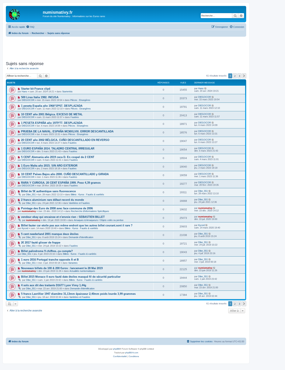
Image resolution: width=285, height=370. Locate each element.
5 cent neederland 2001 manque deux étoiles (49, 234)
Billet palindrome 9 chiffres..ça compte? (47, 251)
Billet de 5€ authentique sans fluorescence (48, 191)
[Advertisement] (126, 48)
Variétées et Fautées (79, 203)
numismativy (29, 211)
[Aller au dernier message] (205, 88)
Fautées (75, 117)
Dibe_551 (31, 194)
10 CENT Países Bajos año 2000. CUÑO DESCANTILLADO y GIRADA (65, 174)
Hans (24, 91)
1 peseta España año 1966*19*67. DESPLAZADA (51, 105)
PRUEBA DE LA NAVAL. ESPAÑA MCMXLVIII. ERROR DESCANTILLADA (67, 131)
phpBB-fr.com (131, 352)
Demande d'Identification (81, 237)
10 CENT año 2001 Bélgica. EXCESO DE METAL (52, 114)
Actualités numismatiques (82, 271)
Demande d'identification (82, 288)
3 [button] (239, 76)
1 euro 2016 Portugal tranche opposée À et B (50, 259)
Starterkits (67, 91)
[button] (244, 75)
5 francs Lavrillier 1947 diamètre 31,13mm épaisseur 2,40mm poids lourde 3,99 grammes (78, 293)
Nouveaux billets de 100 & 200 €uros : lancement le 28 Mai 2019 (62, 268)
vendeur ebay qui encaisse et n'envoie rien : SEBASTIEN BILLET (63, 216)
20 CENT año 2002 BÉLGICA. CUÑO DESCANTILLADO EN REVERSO (65, 140)
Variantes (73, 263)
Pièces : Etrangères (80, 100)
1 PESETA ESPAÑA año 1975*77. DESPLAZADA (51, 122)
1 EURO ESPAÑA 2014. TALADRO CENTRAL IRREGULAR (57, 148)
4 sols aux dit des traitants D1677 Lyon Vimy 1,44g (53, 285)
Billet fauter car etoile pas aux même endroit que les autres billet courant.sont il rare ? (76, 225)
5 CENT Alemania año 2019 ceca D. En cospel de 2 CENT (57, 157)
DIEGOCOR (28, 100)
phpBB (116, 349)
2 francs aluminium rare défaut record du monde (52, 199)
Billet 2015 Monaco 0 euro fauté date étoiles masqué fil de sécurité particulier (71, 276)
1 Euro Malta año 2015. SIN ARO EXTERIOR (49, 165)
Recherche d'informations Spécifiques (90, 211)
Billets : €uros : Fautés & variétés (87, 194)
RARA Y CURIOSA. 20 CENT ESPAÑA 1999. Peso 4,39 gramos (61, 182)
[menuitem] (30, 26)
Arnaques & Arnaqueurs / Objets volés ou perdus (99, 220)
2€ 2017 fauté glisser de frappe (40, 242)
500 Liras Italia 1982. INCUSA (39, 97)
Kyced (25, 228)
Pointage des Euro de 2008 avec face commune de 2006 (57, 208)
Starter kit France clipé (35, 88)
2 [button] (235, 76)
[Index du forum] (25, 13)
